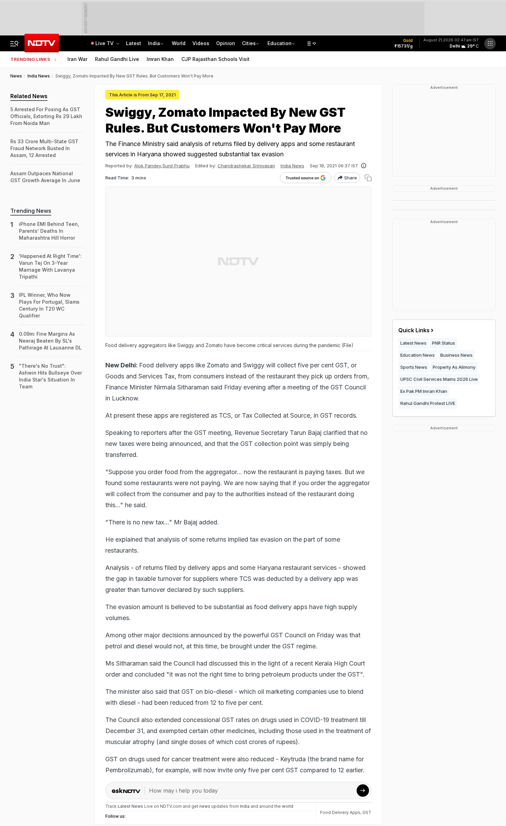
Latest (133, 43)
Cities (249, 43)
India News (292, 165)
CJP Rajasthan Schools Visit (215, 59)
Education (279, 43)
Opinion (225, 43)
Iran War (77, 59)
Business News (456, 355)
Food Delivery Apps (340, 812)
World (179, 43)
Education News (417, 355)
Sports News (413, 367)
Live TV (105, 43)
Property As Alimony (454, 367)
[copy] (368, 178)
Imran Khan (160, 59)
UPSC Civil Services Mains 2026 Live (439, 379)
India (154, 43)
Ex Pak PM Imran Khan (423, 391)
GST (366, 812)
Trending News (30, 210)
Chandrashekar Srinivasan (246, 165)
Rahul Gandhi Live (117, 59)
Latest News (413, 343)
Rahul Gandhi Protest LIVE (427, 403)
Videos (200, 43)
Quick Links (414, 330)
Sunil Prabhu (176, 165)
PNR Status (443, 343)
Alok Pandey (147, 165)
